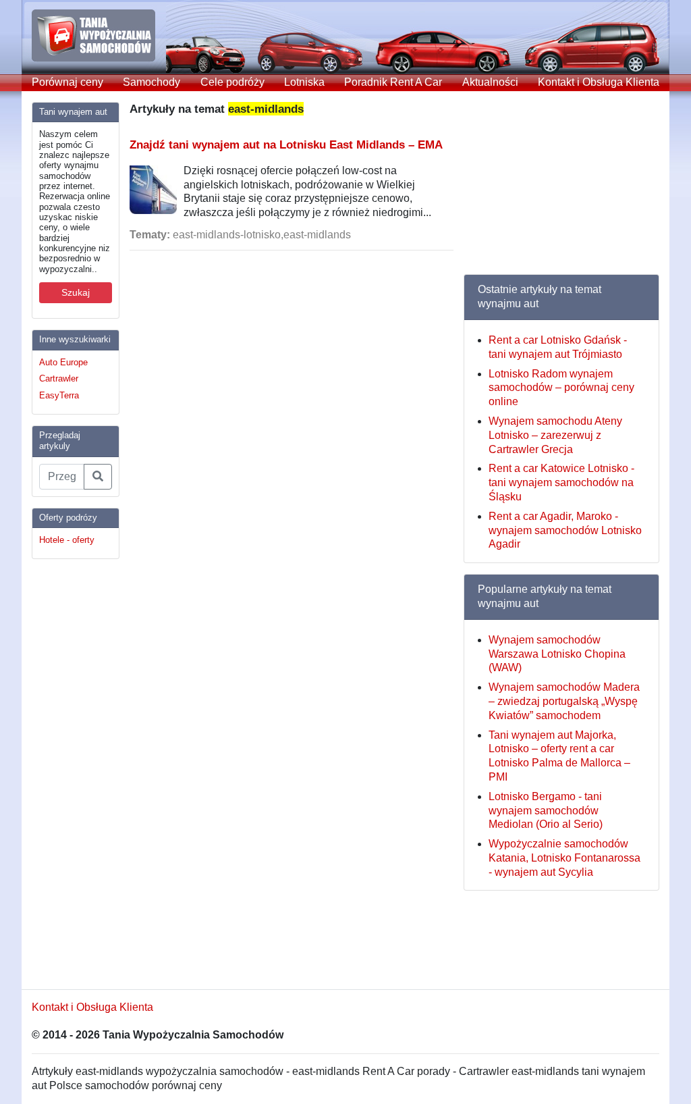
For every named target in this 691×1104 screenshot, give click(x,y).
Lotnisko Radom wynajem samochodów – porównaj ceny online (561, 388)
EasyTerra (59, 395)
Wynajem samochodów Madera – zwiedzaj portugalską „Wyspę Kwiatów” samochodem (564, 701)
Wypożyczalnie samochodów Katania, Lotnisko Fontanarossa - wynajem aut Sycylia (564, 858)
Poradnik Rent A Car (393, 82)
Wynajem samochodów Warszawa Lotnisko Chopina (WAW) (557, 654)
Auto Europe (63, 362)
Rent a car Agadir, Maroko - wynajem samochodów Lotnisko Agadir (565, 530)
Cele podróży (232, 82)
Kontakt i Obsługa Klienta (598, 82)
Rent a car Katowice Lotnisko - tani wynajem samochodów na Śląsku (561, 482)
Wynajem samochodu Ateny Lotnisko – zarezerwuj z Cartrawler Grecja (555, 435)
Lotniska (304, 82)
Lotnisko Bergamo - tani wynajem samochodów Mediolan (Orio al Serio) (546, 811)
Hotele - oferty (66, 540)
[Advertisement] (86, 772)
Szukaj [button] (75, 292)
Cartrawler (58, 378)
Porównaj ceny (67, 82)
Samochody (151, 82)
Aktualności (490, 82)
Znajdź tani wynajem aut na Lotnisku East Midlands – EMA (286, 144)
